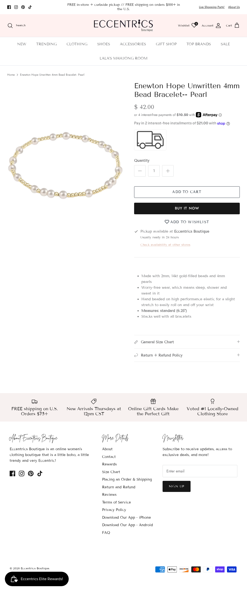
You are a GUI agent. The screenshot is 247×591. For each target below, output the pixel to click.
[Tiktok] (30, 7)
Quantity (142, 160)
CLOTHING (77, 44)
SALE (225, 44)
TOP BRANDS (198, 44)
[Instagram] (16, 7)
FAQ (106, 533)
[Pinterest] (23, 7)
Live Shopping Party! (212, 7)
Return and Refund (118, 487)
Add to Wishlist (189, 222)
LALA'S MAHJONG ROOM (123, 58)
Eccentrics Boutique (35, 568)
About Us (234, 7)
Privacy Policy (114, 510)
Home (11, 75)
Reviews (109, 494)
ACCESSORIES (133, 44)
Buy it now (187, 208)
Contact (109, 457)
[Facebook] (9, 7)
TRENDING (46, 44)
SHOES (103, 44)
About (107, 449)
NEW (21, 44)
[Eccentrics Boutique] (123, 25)
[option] (65, 168)
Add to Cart (186, 192)
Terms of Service (116, 502)
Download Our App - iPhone (126, 517)
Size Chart (111, 472)
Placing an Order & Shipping (127, 479)
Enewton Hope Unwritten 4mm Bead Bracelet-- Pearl (52, 75)
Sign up (176, 486)
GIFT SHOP (166, 44)
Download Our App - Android (127, 525)
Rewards (109, 464)
